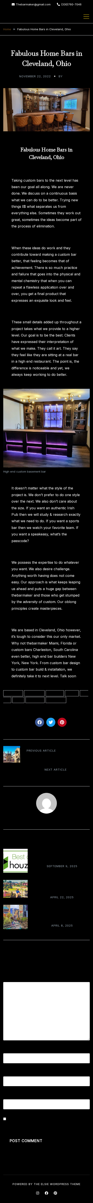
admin (69, 76)
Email (9, 1073)
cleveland (55, 693)
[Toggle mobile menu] (86, 16)
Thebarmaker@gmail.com (33, 4)
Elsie (45, 1184)
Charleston (34, 693)
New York (35, 700)
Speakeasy (56, 700)
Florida (71, 693)
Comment (12, 979)
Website (9, 1096)
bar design (13, 693)
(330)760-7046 (71, 4)
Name (9, 1050)
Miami (18, 700)
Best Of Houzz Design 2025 (62, 858)
